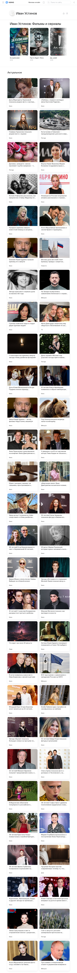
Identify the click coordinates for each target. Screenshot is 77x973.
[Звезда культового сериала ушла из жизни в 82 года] (22, 285)
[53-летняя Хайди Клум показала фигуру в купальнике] (55, 732)
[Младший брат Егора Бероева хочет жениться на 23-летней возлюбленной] (22, 700)
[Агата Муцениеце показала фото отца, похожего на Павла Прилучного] (22, 956)
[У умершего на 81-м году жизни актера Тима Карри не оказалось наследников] (55, 445)
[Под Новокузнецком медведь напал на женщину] (55, 413)
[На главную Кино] (11, 2)
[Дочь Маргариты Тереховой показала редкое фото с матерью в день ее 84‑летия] (22, 93)
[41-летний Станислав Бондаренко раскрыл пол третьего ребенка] (22, 604)
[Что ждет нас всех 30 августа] (22, 636)
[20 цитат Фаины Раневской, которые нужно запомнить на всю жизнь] (55, 540)
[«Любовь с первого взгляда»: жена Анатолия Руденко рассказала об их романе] (55, 93)
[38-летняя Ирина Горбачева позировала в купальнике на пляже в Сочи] (22, 860)
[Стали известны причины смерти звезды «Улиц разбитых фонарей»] (22, 349)
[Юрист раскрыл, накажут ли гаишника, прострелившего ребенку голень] (22, 476)
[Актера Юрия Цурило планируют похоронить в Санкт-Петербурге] (55, 636)
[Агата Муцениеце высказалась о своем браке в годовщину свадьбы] (55, 221)
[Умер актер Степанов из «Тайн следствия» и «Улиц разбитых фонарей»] (22, 508)
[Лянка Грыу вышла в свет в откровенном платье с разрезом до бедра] (22, 924)
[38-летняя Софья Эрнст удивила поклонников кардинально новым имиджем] (55, 796)
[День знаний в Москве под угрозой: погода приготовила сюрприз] (55, 349)
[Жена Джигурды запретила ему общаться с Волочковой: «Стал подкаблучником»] (55, 317)
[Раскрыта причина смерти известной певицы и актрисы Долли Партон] (22, 221)
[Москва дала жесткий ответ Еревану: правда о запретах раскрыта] (55, 253)
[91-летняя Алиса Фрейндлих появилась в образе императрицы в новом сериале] (55, 381)
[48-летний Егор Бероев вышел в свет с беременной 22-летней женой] (22, 540)
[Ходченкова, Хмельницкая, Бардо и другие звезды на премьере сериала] (22, 892)
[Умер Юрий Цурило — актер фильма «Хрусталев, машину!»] (22, 413)
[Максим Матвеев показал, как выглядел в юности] (55, 604)
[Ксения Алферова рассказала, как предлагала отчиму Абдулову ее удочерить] (22, 189)
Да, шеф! (53, 58)
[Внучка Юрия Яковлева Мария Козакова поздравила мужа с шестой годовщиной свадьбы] (55, 157)
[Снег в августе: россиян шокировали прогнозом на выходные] (55, 924)
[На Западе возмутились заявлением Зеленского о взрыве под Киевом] (55, 285)
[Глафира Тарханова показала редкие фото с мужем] (22, 125)
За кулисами (15, 58)
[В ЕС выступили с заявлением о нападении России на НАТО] (55, 668)
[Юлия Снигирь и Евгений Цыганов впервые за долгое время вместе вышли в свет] (55, 892)
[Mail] (7, 2)
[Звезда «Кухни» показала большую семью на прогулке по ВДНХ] (22, 732)
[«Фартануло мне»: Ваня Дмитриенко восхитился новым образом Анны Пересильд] (55, 476)
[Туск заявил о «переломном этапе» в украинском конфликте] (55, 956)
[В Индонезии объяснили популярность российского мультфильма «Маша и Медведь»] (22, 796)
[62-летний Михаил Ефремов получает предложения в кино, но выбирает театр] (22, 764)
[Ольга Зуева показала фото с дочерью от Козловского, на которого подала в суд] (55, 764)
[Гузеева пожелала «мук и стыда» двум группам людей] (22, 317)
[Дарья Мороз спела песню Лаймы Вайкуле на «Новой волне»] (22, 572)
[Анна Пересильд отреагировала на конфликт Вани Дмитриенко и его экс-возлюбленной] (22, 445)
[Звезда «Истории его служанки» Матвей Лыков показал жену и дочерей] (55, 572)
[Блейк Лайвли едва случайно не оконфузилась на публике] (55, 700)
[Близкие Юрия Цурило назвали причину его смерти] (22, 253)
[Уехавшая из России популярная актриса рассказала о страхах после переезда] (55, 189)
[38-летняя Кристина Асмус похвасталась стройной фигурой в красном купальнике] (22, 828)
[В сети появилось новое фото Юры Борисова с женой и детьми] (22, 668)
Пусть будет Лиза (37, 58)
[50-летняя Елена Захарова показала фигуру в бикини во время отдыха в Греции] (55, 508)
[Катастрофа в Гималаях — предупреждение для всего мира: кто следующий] (55, 125)
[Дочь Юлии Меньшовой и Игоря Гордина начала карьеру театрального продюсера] (22, 381)
